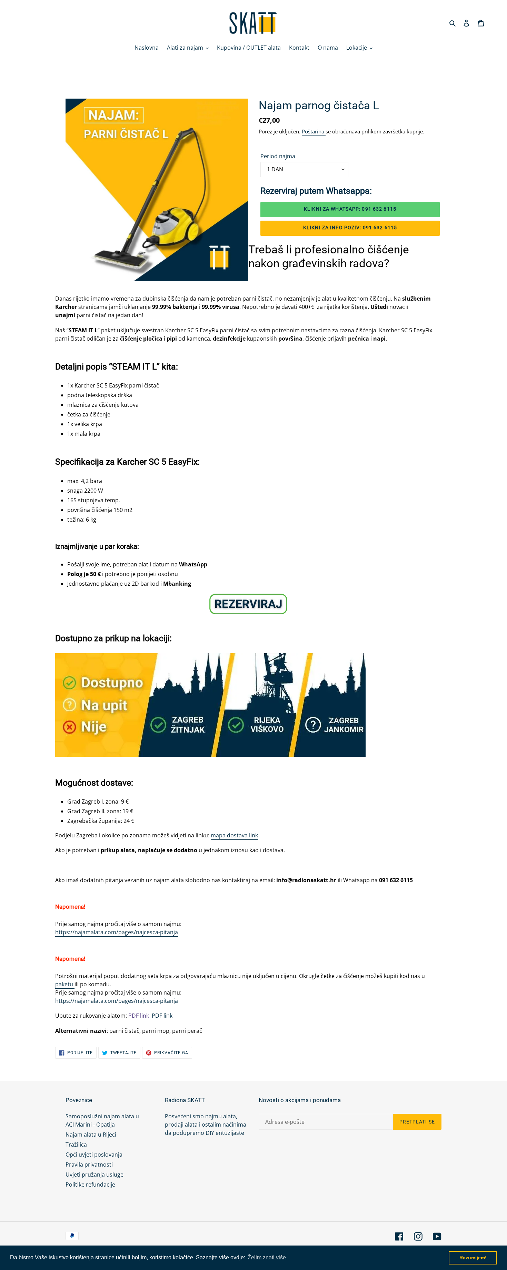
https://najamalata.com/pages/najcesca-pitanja (116, 932)
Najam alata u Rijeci (91, 1134)
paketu (64, 984)
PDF (156, 1015)
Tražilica (76, 1144)
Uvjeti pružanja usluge (94, 1174)
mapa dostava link (234, 835)
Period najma (277, 156)
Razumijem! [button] (473, 1257)
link (167, 1015)
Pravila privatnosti (89, 1164)
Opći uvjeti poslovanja (94, 1154)
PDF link (138, 1015)
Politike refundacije (90, 1184)
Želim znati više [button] (267, 1257)
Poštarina (314, 131)
